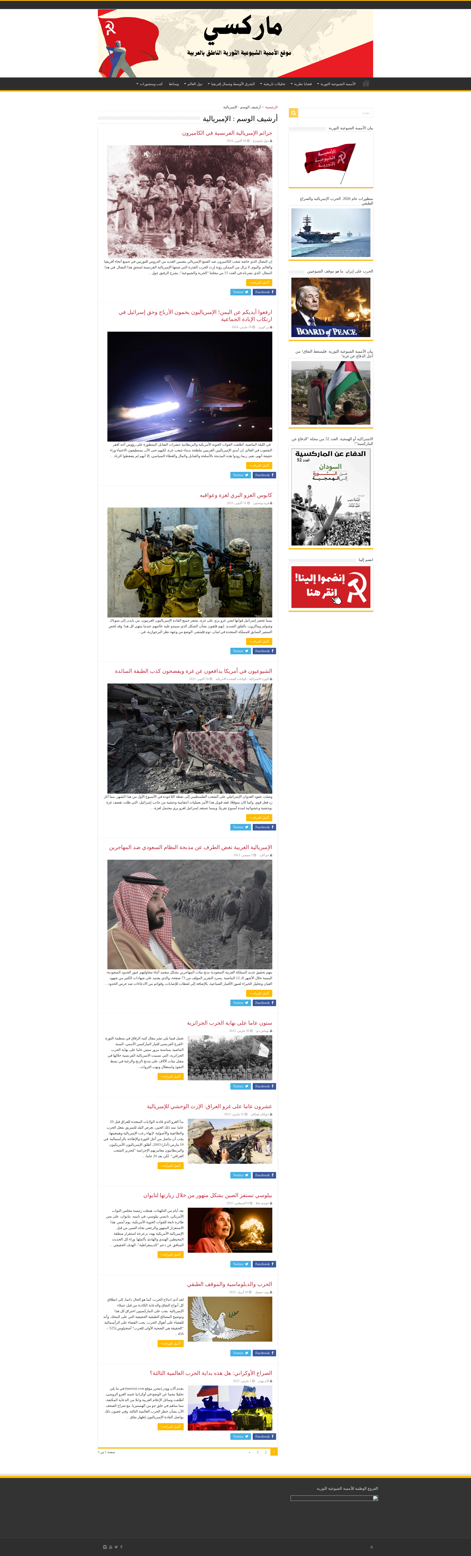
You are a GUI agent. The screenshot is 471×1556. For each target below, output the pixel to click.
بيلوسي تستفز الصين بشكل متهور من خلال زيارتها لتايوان (207, 1195)
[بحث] (293, 113)
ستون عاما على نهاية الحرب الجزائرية (229, 1023)
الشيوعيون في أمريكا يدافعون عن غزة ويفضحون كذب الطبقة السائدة (193, 671)
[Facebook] (121, 1547)
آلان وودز (263, 1381)
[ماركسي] (235, 43)
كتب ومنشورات (151, 84)
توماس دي (262, 1030)
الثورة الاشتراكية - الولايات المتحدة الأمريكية (242, 678)
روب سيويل (262, 1292)
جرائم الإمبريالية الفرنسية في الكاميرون (227, 133)
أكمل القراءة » (259, 282)
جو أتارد (264, 855)
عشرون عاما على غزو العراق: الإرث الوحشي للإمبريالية (209, 1106)
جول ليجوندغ (261, 140)
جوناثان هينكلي (260, 1114)
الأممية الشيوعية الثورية (338, 84)
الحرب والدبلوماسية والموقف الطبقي (229, 1284)
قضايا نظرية (303, 84)
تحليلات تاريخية (274, 84)
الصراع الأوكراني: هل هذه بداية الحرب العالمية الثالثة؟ (211, 1373)
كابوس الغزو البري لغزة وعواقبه (236, 495)
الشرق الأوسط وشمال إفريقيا (233, 84)
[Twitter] (116, 1547)
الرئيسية (366, 83)
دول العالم (195, 84)
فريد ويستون (261, 503)
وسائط (174, 84)
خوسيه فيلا (262, 1203)
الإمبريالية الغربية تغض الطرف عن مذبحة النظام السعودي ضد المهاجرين (190, 847)
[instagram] (104, 1547)
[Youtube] (110, 1547)
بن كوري (263, 327)
